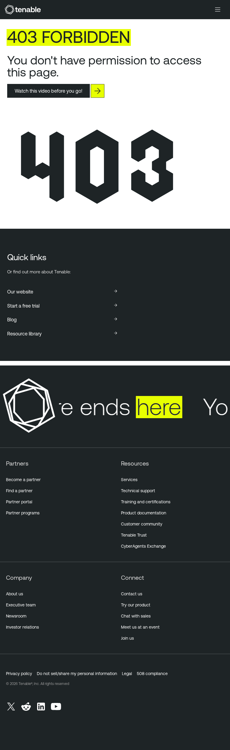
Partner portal (19, 501)
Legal (127, 673)
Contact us (131, 593)
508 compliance (152, 673)
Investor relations (22, 627)
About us (14, 593)
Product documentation (143, 512)
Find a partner (19, 490)
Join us (127, 638)
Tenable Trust (134, 535)
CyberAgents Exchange (143, 546)
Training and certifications (145, 501)
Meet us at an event (140, 627)
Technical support (138, 490)
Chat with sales (136, 616)
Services (129, 479)
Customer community (141, 524)
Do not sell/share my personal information (77, 673)
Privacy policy (19, 673)
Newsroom (16, 616)
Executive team (21, 605)
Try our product (135, 605)
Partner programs (23, 512)
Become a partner (23, 479)
